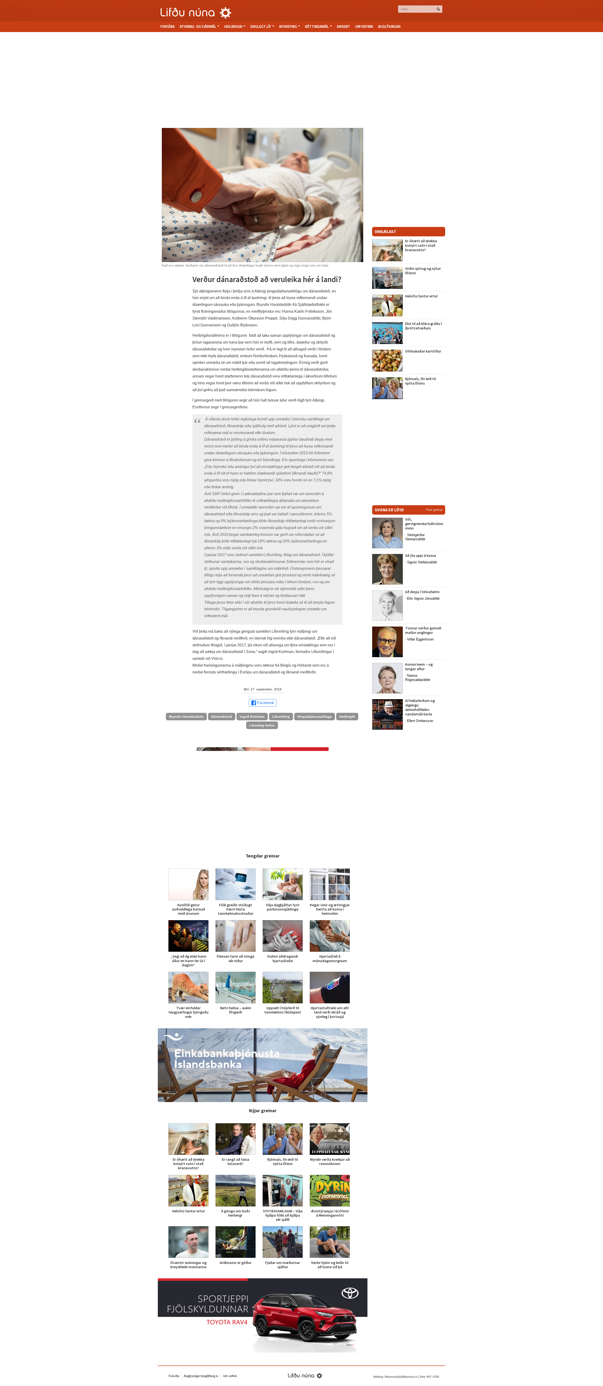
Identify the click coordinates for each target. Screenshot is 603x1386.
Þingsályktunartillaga (314, 716)
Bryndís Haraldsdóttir (186, 716)
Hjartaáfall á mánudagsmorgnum (330, 958)
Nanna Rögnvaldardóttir (417, 677)
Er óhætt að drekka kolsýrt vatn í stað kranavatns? (188, 1163)
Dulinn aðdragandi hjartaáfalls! (282, 958)
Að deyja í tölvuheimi (422, 591)
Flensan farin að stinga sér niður (235, 958)
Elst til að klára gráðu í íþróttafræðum (423, 325)
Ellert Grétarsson (420, 721)
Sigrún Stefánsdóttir (422, 562)
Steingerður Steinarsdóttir (415, 537)
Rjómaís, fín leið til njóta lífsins (282, 1161)
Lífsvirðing (281, 716)
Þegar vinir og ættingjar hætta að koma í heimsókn (330, 909)
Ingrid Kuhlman (252, 716)
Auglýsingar (389, 26)
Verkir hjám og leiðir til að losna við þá (329, 1264)
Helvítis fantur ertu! (188, 1211)
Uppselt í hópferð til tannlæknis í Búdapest (282, 1009)
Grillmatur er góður (236, 1262)
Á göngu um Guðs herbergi (235, 1213)
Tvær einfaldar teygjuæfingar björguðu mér (188, 1012)
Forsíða (167, 26)
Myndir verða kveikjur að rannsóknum (330, 1161)
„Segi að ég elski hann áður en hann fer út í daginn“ (188, 960)
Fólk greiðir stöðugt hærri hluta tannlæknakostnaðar (235, 909)
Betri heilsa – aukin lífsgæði (235, 1009)
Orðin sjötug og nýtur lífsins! (423, 270)
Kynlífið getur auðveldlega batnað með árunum (188, 909)
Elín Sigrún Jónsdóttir (423, 598)
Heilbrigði (347, 716)
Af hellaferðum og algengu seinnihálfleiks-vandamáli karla (420, 707)
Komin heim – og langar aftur (419, 666)
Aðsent (343, 26)
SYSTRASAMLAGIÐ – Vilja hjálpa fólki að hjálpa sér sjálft (283, 1215)
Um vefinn (364, 26)
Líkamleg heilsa (262, 725)
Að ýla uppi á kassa (420, 555)
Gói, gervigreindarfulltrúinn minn (424, 523)
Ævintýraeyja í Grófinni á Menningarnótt (330, 1213)
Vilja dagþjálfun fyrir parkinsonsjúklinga (283, 906)
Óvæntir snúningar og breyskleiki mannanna (188, 1264)
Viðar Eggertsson (420, 639)
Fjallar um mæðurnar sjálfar (282, 1264)
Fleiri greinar (434, 510)
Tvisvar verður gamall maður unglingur (423, 630)
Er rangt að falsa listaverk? (235, 1161)
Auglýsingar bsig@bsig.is (201, 1376)
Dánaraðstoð (221, 716)
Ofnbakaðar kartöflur (423, 351)
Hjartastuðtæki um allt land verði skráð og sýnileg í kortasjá (330, 1012)
